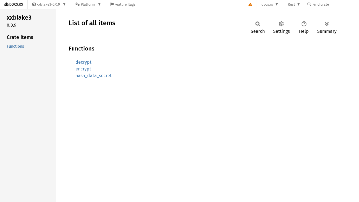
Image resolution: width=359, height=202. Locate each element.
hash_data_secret (93, 75)
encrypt (83, 69)
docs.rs (267, 4)
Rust (291, 4)
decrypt (83, 62)
